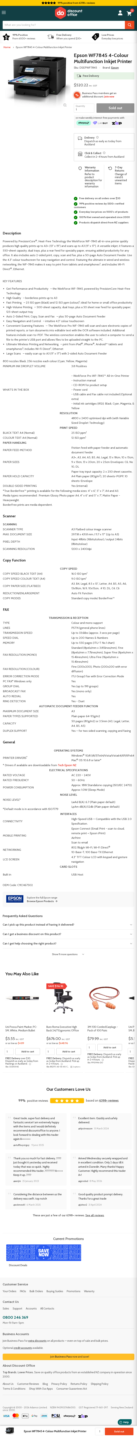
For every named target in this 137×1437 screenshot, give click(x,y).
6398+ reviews (109, 1100)
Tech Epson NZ (67, 765)
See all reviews (94, 1215)
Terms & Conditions (14, 1388)
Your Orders (9, 1291)
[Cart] (129, 13)
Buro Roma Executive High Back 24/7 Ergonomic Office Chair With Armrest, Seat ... (62, 1030)
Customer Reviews (28, 1384)
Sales (6, 1308)
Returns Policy (79, 1384)
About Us (8, 1384)
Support (17, 1308)
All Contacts (47, 1308)
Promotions (73, 1291)
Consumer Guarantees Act (71, 1388)
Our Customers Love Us (68, 1089)
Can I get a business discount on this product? (32, 934)
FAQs (23, 1291)
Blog (45, 1384)
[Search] (129, 25)
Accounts (31, 1308)
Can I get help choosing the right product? (29, 943)
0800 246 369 (15, 1317)
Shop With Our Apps (41, 1388)
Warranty (89, 1291)
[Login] (120, 13)
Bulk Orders (36, 1291)
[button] (3, 12)
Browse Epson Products (40, 901)
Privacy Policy (59, 1384)
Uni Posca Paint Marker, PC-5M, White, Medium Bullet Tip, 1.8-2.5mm (21, 1030)
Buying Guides (55, 1291)
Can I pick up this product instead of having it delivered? (38, 924)
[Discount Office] (68, 13)
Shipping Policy (99, 1384)
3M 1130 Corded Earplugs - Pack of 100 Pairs (102, 1028)
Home (7, 47)
